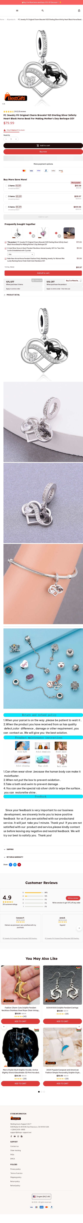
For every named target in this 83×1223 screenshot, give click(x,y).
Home (2, 20)
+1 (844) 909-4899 (17, 1130)
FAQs (12, 1155)
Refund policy (15, 1186)
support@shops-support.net (20, 1132)
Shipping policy (15, 1177)
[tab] (39, 1091)
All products (11, 20)
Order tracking (15, 1150)
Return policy (15, 1181)
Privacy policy (15, 1169)
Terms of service (16, 1173)
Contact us (14, 1146)
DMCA (12, 1159)
